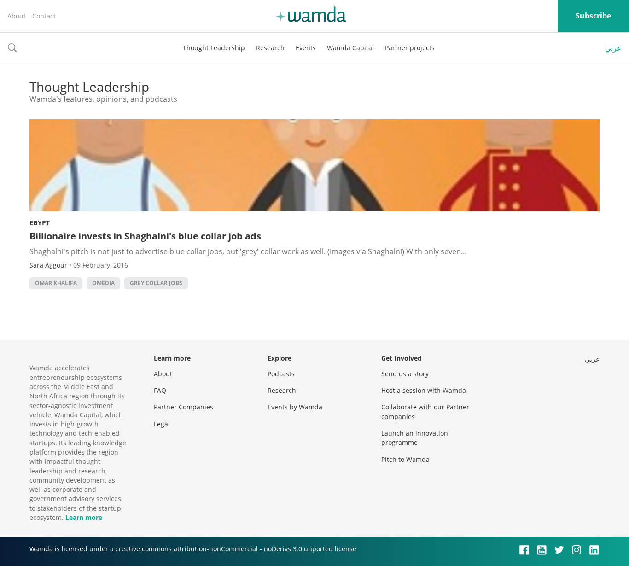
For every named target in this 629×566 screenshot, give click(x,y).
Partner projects (410, 47)
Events (306, 47)
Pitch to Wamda (405, 459)
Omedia (103, 283)
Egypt (39, 222)
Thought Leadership (214, 47)
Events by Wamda (295, 407)
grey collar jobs (156, 283)
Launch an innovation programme (414, 438)
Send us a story (405, 373)
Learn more (83, 517)
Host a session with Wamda (423, 390)
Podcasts (281, 373)
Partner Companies (183, 407)
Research (270, 47)
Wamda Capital (350, 47)
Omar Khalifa (56, 283)
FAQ (160, 390)
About (16, 16)
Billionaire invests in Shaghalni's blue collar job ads (145, 236)
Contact (44, 16)
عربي (613, 48)
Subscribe (593, 16)
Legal (162, 424)
